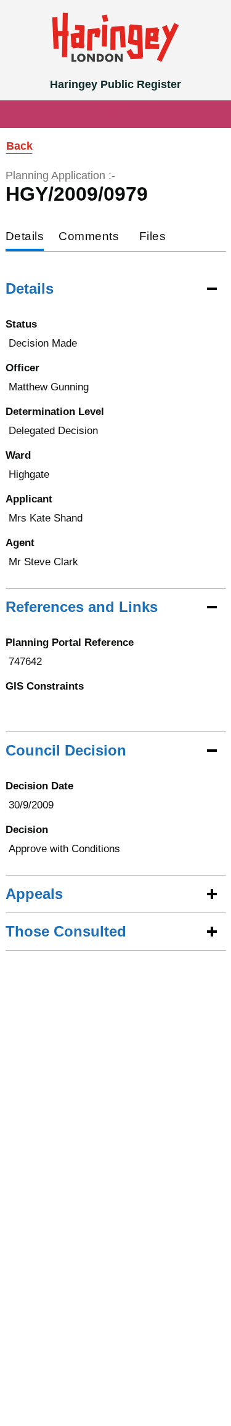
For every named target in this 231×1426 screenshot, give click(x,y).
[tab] (25, 237)
